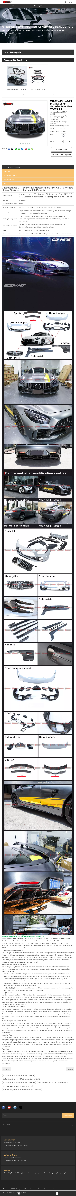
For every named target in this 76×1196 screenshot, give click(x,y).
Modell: (52, 128)
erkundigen (60, 149)
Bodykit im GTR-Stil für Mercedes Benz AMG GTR (19, 1082)
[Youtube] (9, 1107)
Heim (12, 6)
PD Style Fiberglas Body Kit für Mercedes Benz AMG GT (38, 89)
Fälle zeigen (38, 6)
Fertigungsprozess (10, 179)
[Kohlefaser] (63, 136)
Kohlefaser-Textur (10, 175)
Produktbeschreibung (11, 167)
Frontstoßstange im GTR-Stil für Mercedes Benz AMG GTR (22, 1089)
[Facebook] (3, 1107)
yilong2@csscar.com (14, 1158)
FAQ (4, 183)
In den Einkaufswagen (60, 154)
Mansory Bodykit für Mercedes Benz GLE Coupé (17, 89)
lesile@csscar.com (14, 1142)
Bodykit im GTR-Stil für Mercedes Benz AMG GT (18, 1075)
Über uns (6, 171)
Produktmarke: (54, 131)
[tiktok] (20, 1107)
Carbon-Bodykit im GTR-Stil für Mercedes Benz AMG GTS (21, 1079)
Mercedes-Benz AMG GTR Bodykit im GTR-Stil (18, 1086)
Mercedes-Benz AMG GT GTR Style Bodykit (52, 1082)
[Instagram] (15, 1107)
